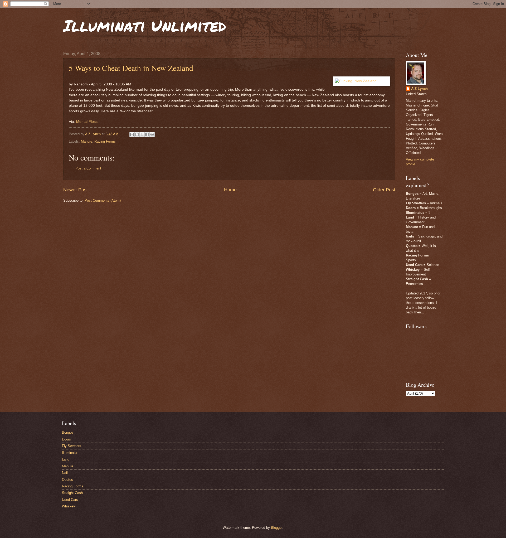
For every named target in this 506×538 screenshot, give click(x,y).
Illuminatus (70, 453)
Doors (66, 439)
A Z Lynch (419, 89)
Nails (66, 473)
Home (230, 189)
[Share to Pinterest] (152, 134)
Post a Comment (88, 168)
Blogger (276, 528)
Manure (86, 141)
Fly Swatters (71, 446)
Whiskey (68, 506)
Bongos (68, 432)
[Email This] (132, 134)
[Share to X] (142, 134)
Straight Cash (72, 493)
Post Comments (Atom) (103, 200)
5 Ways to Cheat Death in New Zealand (131, 67)
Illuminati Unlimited (144, 25)
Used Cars (70, 500)
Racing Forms (105, 141)
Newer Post (75, 189)
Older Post (384, 189)
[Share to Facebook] (147, 134)
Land (65, 459)
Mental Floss (87, 122)
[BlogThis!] (137, 134)
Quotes (67, 480)
